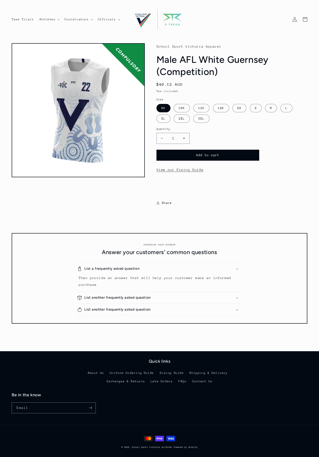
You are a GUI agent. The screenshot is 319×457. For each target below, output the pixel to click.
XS (239, 108)
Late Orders (162, 381)
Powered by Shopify (186, 447)
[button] (49, 19)
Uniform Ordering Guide (132, 373)
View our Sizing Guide (180, 170)
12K (201, 108)
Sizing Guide (172, 373)
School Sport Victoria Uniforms (152, 447)
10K (182, 108)
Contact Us (202, 381)
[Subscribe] (90, 407)
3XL (201, 118)
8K (163, 108)
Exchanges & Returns (126, 381)
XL (163, 118)
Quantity (163, 129)
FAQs (182, 381)
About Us (96, 373)
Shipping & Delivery (208, 373)
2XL (182, 118)
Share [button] (167, 203)
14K (221, 108)
